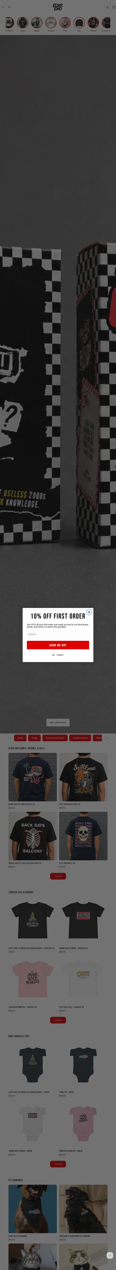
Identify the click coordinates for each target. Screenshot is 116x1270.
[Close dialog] (89, 612)
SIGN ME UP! (58, 645)
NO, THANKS (58, 655)
